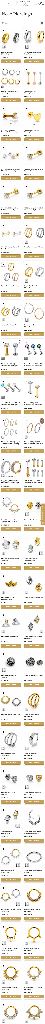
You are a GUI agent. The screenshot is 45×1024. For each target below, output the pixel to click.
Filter (6, 23)
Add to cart (11, 61)
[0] (39, 4)
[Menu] (3, 3)
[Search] (8, 3)
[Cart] (43, 3)
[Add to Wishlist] (20, 28)
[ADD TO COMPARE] (3, 31)
